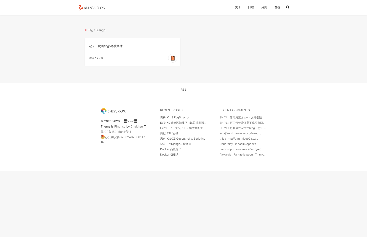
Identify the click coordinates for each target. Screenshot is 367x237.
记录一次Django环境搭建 (106, 46)
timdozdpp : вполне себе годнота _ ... (244, 149)
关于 (238, 7)
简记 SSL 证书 (169, 133)
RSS (183, 89)
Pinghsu (120, 126)
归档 (251, 7)
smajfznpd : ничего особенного (240, 133)
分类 (264, 7)
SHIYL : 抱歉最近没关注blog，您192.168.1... (247, 128)
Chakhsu (137, 126)
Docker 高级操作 (170, 149)
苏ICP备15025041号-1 (116, 132)
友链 (277, 7)
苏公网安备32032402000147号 (123, 139)
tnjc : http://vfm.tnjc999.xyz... (239, 138)
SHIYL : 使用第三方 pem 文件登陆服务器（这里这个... (253, 117)
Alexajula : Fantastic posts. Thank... (242, 154)
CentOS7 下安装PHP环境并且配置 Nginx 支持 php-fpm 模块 (198, 128)
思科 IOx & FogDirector (174, 117)
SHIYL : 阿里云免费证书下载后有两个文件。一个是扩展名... (256, 123)
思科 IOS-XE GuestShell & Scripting (182, 138)
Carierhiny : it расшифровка (238, 144)
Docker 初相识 (169, 154)
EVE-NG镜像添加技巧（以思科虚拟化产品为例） (190, 123)
